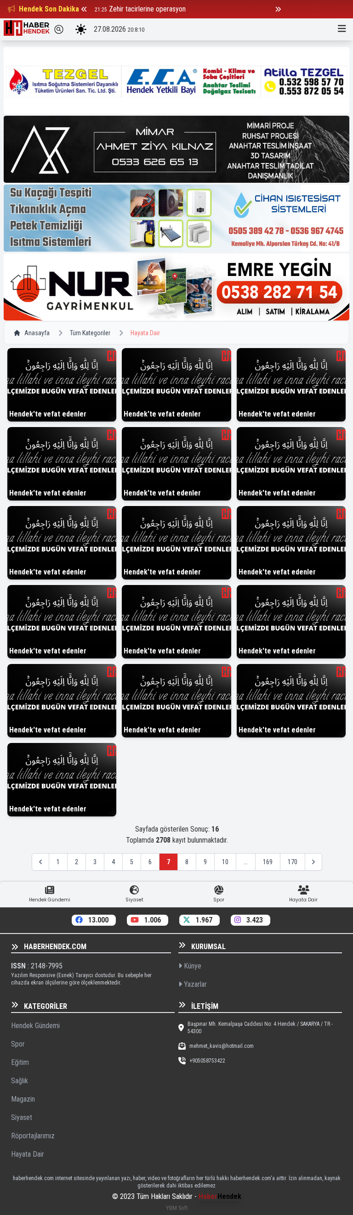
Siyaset (21, 1117)
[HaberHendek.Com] (27, 29)
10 (225, 862)
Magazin (23, 1099)
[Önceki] (84, 9)
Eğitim (20, 1062)
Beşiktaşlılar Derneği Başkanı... (152, 9)
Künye (191, 966)
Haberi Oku (62, 412)
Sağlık (19, 1080)
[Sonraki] (278, 9)
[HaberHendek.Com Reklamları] (176, 80)
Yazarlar (194, 984)
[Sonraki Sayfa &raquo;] (313, 862)
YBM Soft (177, 1207)
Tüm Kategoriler (90, 333)
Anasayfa (37, 333)
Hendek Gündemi (35, 1025)
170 (292, 862)
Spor (18, 1044)
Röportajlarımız (33, 1135)
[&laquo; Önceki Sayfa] (40, 862)
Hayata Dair (27, 1154)
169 (268, 862)
